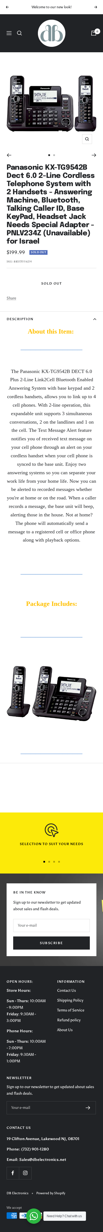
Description (20, 319)
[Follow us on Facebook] (13, 1173)
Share (11, 298)
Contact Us (66, 990)
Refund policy (68, 1020)
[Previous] (9, 155)
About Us (65, 1030)
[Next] (94, 155)
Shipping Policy (70, 1000)
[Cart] (93, 33)
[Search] (19, 33)
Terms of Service (70, 1010)
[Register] (88, 1108)
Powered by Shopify (50, 1193)
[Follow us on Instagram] (25, 1173)
